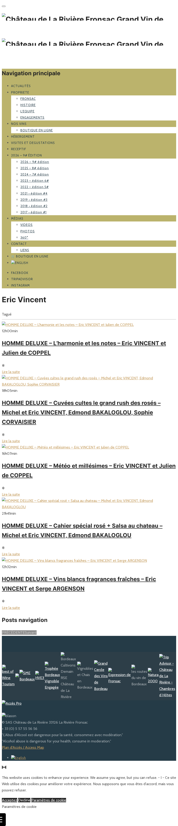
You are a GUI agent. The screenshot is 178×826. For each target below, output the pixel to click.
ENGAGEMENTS (32, 117)
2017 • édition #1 (33, 212)
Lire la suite (11, 372)
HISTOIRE (28, 105)
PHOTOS (27, 231)
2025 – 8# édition (34, 168)
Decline (24, 800)
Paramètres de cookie (48, 800)
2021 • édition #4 (34, 193)
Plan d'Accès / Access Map (23, 747)
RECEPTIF (18, 149)
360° (24, 237)
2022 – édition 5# (34, 187)
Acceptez (9, 800)
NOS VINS (19, 124)
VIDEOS (26, 225)
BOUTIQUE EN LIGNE (36, 130)
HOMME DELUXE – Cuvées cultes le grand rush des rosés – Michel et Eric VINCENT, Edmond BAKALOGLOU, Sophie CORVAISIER (81, 412)
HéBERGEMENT (23, 136)
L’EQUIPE (27, 111)
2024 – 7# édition (34, 174)
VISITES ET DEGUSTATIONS (33, 143)
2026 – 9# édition (26, 155)
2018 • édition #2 (34, 206)
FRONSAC (28, 99)
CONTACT (19, 244)
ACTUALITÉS (21, 86)
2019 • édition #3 (34, 200)
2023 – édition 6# (34, 180)
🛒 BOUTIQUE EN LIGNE (29, 256)
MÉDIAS (17, 218)
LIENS (24, 250)
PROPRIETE (20, 92)
